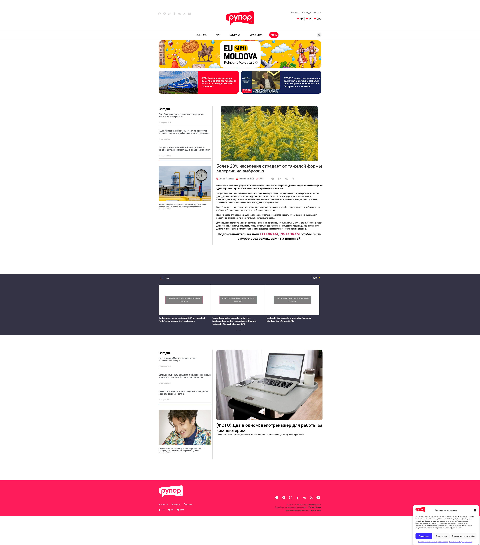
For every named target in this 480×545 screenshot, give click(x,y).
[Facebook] (159, 13)
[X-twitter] (184, 13)
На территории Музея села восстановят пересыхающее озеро (177, 359)
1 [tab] (236, 330)
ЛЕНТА (274, 35)
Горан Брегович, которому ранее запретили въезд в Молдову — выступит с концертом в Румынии (182, 449)
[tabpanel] (184, 306)
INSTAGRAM (290, 234)
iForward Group (314, 507)
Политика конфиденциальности (460, 542)
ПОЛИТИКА (201, 35)
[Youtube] (189, 13)
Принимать (424, 536)
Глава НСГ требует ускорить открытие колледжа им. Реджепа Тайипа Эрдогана (184, 392)
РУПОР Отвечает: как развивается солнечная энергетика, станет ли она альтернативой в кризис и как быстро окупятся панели (302, 82)
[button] (475, 510)
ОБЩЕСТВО (235, 35)
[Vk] (179, 13)
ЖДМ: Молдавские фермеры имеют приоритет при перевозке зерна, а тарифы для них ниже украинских (219, 82)
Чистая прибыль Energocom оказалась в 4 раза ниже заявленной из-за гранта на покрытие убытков (182, 205)
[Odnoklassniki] (174, 13)
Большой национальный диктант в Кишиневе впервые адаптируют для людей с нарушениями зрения (185, 376)
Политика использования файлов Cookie (433, 542)
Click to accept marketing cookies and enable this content (184, 299)
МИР (218, 35)
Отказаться (441, 536)
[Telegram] (164, 13)
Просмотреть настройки (463, 536)
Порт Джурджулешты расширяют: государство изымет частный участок (181, 115)
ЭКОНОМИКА (256, 35)
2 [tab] (240, 330)
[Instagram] (169, 13)
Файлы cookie (316, 510)
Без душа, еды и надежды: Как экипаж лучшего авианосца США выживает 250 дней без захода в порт (184, 148)
